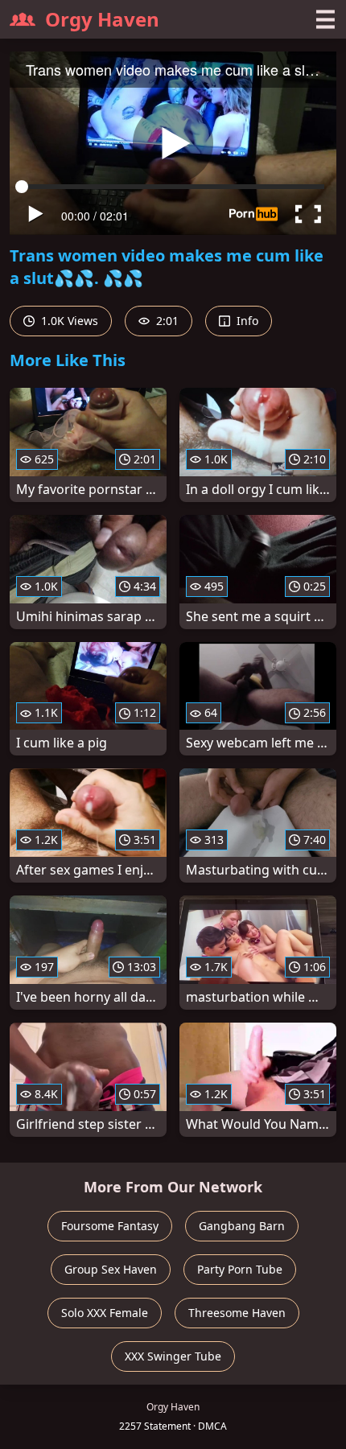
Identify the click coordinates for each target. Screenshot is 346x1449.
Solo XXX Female (104, 1312)
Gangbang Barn (242, 1225)
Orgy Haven (102, 19)
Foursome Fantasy (110, 1225)
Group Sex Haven (110, 1269)
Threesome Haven (237, 1312)
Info (245, 320)
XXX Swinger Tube (173, 1356)
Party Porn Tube (239, 1269)
